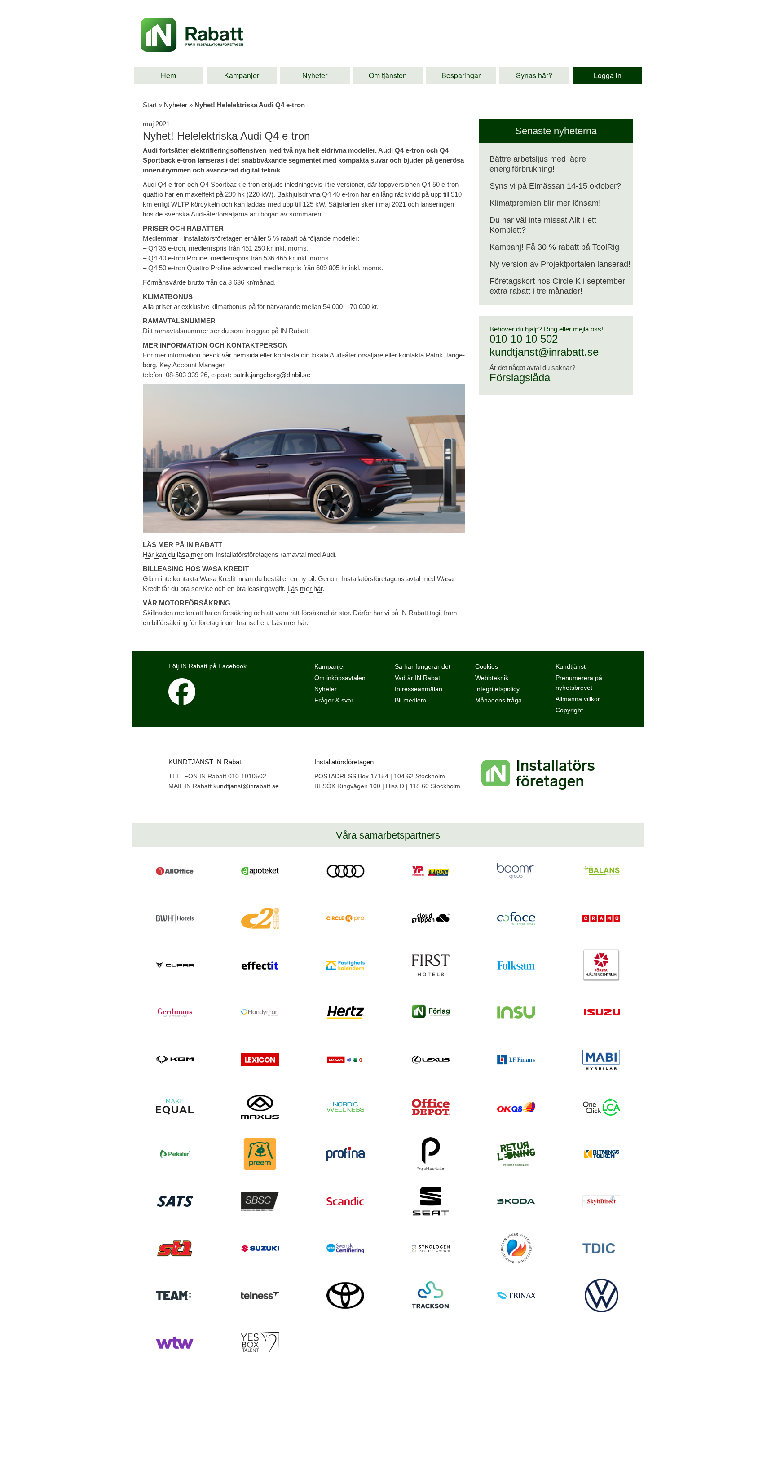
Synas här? (534, 75)
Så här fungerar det (422, 666)
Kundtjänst (571, 666)
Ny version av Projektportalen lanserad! (559, 264)
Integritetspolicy (497, 689)
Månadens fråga (498, 700)
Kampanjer (241, 75)
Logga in (608, 75)
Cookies (486, 666)
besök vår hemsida (230, 355)
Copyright (569, 710)
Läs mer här (304, 588)
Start (150, 105)
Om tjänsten (388, 75)
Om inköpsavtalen (340, 677)
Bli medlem (410, 700)
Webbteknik (491, 677)
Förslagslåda (519, 377)
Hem (168, 75)
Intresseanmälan (418, 689)
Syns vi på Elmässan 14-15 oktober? (555, 185)
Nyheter (314, 75)
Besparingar (461, 75)
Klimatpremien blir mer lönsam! (545, 203)
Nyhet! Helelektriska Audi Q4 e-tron (226, 136)
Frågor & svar (333, 700)
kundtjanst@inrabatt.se (544, 352)
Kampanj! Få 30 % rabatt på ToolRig (554, 247)
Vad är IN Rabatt (418, 677)
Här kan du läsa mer (173, 554)
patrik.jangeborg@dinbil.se (271, 375)
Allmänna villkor (578, 698)
